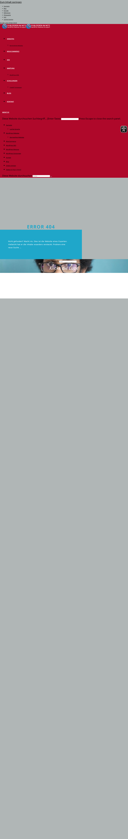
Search (55, 261)
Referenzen (7, 13)
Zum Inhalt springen (11, 2)
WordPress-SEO (11, 145)
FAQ (5, 17)
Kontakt (6, 11)
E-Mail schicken (11, 166)
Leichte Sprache (8, 19)
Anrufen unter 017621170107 (8, 23)
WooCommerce (11, 141)
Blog (5, 8)
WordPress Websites (12, 133)
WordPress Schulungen (13, 153)
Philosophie (7, 15)
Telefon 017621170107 (13, 170)
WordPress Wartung (12, 149)
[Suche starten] (51, 176)
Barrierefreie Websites (17, 137)
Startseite (6, 6)
